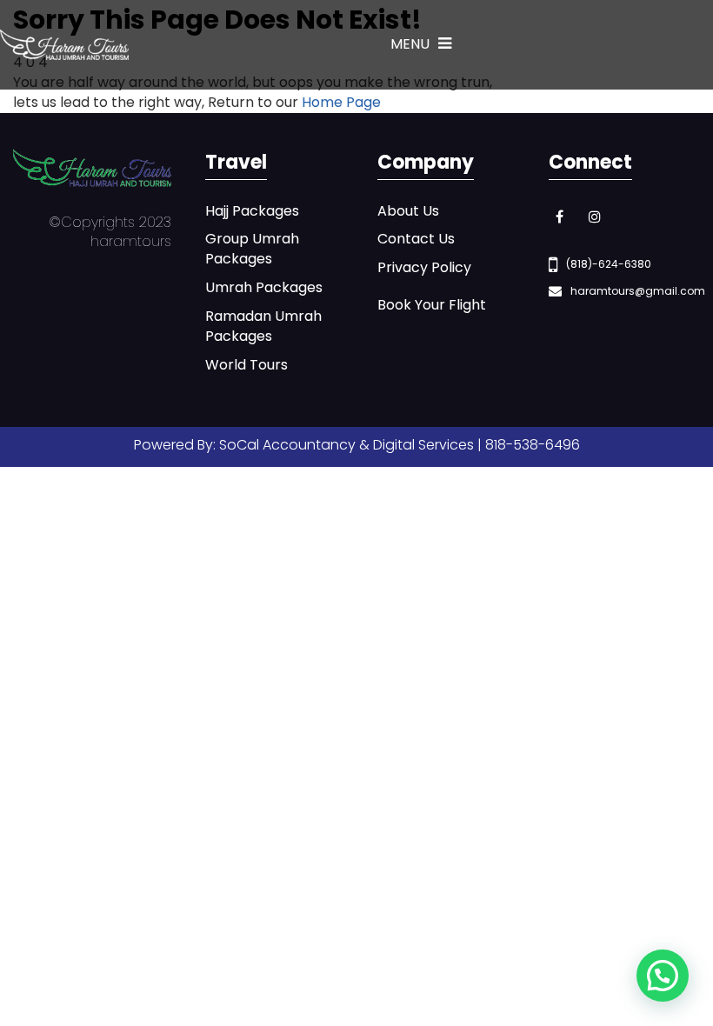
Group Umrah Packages (252, 249)
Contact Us (416, 239)
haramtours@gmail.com (637, 290)
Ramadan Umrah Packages (263, 326)
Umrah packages (264, 287)
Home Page (341, 102)
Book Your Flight (431, 305)
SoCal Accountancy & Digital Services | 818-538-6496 (399, 445)
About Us (408, 211)
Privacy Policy (424, 267)
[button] (662, 975)
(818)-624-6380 (608, 263)
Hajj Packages (252, 211)
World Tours (246, 365)
